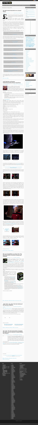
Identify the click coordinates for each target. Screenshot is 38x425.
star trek (12, 327)
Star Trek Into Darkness (18, 306)
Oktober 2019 (13, 370)
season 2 (27, 40)
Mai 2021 (13, 365)
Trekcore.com (7, 248)
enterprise (30, 37)
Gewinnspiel (27, 54)
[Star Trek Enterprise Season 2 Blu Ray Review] (30, 30)
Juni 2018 (13, 379)
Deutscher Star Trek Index (28, 81)
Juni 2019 (13, 373)
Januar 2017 (13, 385)
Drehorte (27, 53)
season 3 (30, 40)
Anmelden (21, 379)
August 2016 (13, 388)
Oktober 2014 (13, 401)
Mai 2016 (13, 390)
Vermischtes (27, 70)
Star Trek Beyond (32, 43)
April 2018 (13, 379)
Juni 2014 (13, 403)
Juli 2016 (12, 389)
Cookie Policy (4, 365)
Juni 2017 (13, 383)
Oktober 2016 (13, 387)
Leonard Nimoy (33, 38)
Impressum (23, 5)
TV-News (21, 376)
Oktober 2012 (13, 415)
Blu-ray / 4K (16, 5)
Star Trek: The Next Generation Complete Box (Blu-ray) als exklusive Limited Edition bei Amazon (13, 332)
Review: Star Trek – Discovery (23, 368)
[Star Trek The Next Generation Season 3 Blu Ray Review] (30, 23)
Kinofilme (13, 5)
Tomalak (12, 250)
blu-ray (4, 300)
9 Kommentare (18, 257)
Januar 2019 (13, 376)
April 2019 (13, 374)
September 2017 (13, 382)
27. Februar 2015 (15, 42)
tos (31, 46)
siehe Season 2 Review (12, 277)
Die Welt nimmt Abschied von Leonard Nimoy (12, 11)
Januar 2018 (13, 380)
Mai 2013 (13, 411)
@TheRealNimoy (14, 57)
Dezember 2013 (13, 407)
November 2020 (13, 367)
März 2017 (13, 384)
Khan (27, 38)
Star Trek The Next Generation (16, 300)
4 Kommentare (20, 334)
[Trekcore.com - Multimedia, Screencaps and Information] (30, 75)
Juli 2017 (12, 382)
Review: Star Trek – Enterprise (29, 59)
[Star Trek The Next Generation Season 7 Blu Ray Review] (30, 28)
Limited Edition (14, 358)
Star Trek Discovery (28, 43)
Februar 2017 (13, 385)
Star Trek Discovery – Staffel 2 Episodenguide (6, 367)
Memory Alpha (27, 84)
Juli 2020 (12, 368)
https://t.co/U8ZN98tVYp (15, 41)
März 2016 (13, 391)
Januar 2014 (13, 406)
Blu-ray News (15, 257)
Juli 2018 (12, 378)
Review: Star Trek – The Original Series (29, 61)
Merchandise (21, 367)
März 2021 (13, 366)
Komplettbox (11, 300)
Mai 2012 (13, 418)
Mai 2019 (13, 373)
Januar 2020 (13, 369)
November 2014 (13, 400)
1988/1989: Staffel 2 (5, 370)
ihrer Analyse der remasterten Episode (11, 223)
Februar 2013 (13, 413)
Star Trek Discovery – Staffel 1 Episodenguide (6, 368)
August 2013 (13, 409)
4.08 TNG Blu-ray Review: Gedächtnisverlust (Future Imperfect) (11, 82)
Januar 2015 (13, 399)
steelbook (33, 45)
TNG (6, 5)
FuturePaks (4, 327)
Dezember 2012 (13, 414)
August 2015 (13, 395)
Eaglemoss (27, 37)
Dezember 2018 (13, 376)
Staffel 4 (10, 250)
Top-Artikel (17, 334)
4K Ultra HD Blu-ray (22, 364)
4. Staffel (4, 250)
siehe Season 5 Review (19, 286)
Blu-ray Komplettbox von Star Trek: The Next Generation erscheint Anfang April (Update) (12, 255)
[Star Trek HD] (7, 2)
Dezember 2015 (13, 393)
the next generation (29, 45)
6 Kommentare (6, 84)
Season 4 (7, 250)
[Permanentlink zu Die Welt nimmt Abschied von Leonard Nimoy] (5, 16)
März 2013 (13, 412)
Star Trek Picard (27, 66)
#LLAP (4, 57)
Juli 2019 (12, 372)
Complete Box (7, 300)
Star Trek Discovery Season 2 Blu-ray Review (30, 11)
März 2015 (13, 398)
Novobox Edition (8, 327)
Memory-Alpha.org (7, 99)
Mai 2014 (13, 404)
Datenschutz (17, 420)
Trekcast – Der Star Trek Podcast (29, 85)
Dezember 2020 (13, 367)
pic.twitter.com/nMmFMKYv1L (14, 70)
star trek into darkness (16, 327)
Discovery (9, 5)
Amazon (4, 358)
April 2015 (13, 397)
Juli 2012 (12, 417)
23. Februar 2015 (15, 34)
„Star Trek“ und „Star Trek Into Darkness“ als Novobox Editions (13, 304)
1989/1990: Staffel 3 (5, 371)
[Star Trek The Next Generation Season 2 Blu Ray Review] (30, 22)
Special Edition (29, 41)
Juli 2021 (12, 364)
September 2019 (13, 371)
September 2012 (13, 416)
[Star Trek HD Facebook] (35, 0)
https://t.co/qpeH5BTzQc (8, 70)
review (27, 39)
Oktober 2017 (13, 381)
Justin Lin (26, 38)
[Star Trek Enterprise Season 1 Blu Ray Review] (30, 29)
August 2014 (13, 402)
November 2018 (13, 377)
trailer (32, 46)
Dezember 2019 (13, 370)
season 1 (32, 39)
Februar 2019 (13, 375)
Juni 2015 (13, 396)
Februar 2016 (13, 392)
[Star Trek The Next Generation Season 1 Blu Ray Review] (30, 21)
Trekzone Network (27, 86)
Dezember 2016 (13, 386)
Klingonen (29, 38)
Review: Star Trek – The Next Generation (30, 60)
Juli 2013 (12, 410)
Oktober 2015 (13, 394)
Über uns (20, 5)
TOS (4, 5)
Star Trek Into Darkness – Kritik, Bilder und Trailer (6, 373)
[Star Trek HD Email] (34, 0)
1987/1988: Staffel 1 (5, 370)
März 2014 (13, 405)
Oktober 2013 (13, 408)
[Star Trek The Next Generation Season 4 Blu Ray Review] (30, 24)
